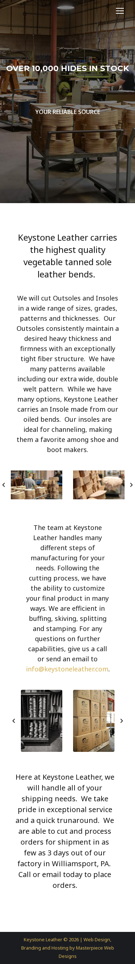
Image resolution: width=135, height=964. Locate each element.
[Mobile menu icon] (120, 11)
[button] (3, 484)
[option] (36, 484)
